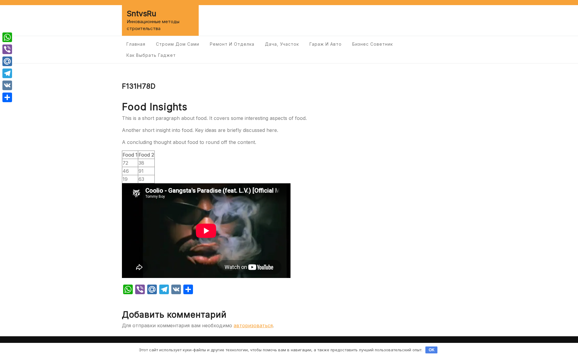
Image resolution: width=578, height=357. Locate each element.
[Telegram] (7, 73)
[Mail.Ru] (7, 61)
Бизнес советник (372, 44)
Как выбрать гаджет (151, 55)
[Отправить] (7, 97)
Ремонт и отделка (232, 44)
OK (431, 350)
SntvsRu (141, 13)
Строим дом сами (177, 44)
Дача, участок (282, 44)
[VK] (7, 85)
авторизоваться (253, 325)
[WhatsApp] (7, 37)
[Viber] (7, 49)
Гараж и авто (325, 44)
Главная (135, 44)
